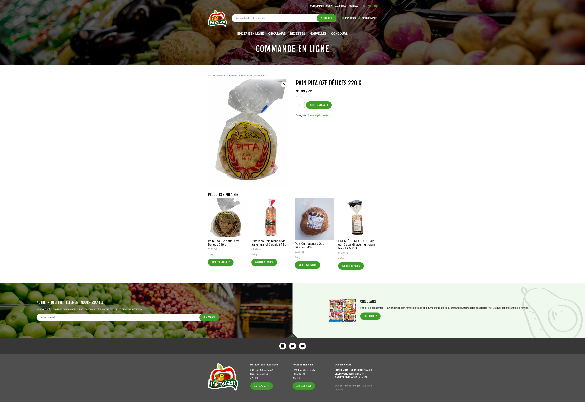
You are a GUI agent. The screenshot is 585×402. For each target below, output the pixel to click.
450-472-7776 (261, 386)
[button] (284, 84)
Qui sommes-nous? (321, 6)
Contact (354, 6)
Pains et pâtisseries (227, 75)
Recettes (297, 33)
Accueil (211, 75)
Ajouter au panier (319, 105)
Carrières (340, 6)
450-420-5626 (304, 386)
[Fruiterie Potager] (217, 18)
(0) (350, 18)
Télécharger (370, 316)
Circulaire (276, 33)
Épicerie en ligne (250, 33)
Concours (339, 33)
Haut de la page (292, 335)
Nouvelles (318, 33)
